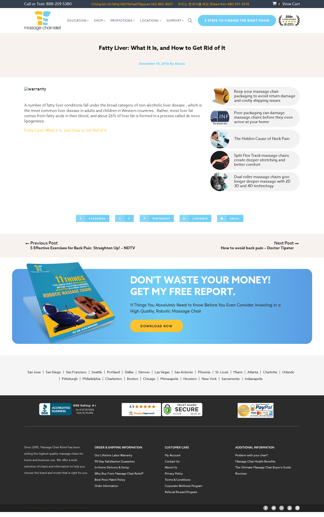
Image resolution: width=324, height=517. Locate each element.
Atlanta (252, 372)
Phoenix (204, 372)
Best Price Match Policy (110, 479)
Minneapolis (169, 378)
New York (209, 378)
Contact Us (172, 461)
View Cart (291, 4)
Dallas (129, 372)
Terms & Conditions (177, 479)
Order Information (106, 486)
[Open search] (190, 20)
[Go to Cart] (276, 4)
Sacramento (231, 378)
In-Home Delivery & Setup (112, 467)
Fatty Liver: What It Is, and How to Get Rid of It (65, 130)
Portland (113, 372)
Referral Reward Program (181, 492)
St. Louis (221, 372)
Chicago (149, 378)
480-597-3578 (238, 4)
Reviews (241, 473)
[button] (78, 20)
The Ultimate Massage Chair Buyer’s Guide (263, 467)
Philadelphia (91, 378)
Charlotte (270, 372)
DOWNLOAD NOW (156, 325)
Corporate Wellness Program (183, 486)
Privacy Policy (174, 473)
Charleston (113, 378)
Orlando (288, 372)
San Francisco (76, 372)
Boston (132, 378)
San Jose (34, 372)
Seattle (97, 372)
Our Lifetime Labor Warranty (113, 455)
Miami (237, 372)
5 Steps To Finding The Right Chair (237, 20)
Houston (190, 378)
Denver (144, 372)
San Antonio (184, 372)
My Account (173, 455)
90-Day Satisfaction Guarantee (115, 461)
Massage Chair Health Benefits (255, 461)
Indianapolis (254, 378)
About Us (171, 467)
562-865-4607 (162, 4)
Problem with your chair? (251, 455)
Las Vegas (162, 372)
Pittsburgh (70, 378)
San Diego (53, 372)
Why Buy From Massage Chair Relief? (119, 473)
